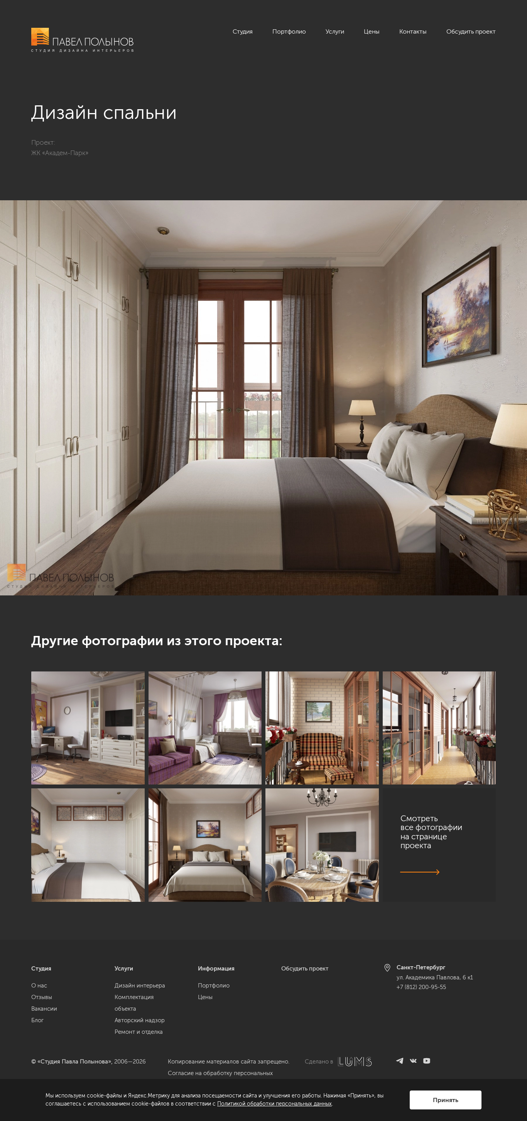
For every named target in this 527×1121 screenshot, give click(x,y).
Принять (445, 1100)
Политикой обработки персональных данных (274, 1104)
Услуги (335, 31)
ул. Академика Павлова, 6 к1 (435, 977)
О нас (39, 985)
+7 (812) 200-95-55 (421, 987)
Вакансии (44, 1008)
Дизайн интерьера (140, 985)
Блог (37, 1020)
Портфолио (289, 31)
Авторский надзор (140, 1020)
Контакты (413, 31)
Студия (243, 31)
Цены (372, 31)
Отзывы (41, 997)
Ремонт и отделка (139, 1031)
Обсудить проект (471, 31)
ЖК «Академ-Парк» (59, 153)
